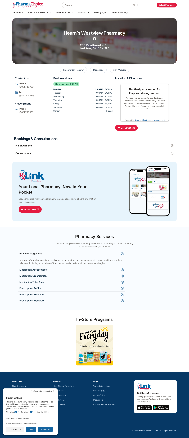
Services (16, 12)
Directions (98, 69)
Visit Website (119, 69)
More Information (139, 115)
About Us (82, 12)
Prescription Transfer (73, 69)
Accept (153, 115)
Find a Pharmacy (120, 12)
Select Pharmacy (167, 5)
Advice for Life (63, 12)
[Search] (134, 5)
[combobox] (96, 5)
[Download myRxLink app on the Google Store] (161, 407)
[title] (144, 407)
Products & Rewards (38, 12)
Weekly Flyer (100, 12)
